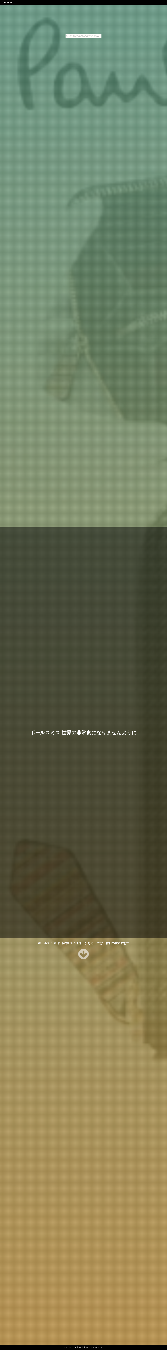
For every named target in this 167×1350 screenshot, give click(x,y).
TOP (9, 2)
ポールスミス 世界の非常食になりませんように (83, 732)
